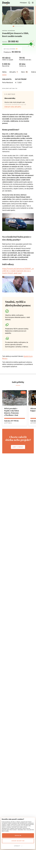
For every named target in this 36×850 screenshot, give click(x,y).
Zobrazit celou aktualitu (12, 107)
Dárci (24, 72)
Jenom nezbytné (18, 840)
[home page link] (6, 3)
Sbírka (4, 72)
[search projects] (29, 3)
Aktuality (13, 72)
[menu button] (33, 2)
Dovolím (18, 835)
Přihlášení (23, 3)
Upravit (17, 846)
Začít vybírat (18, 447)
